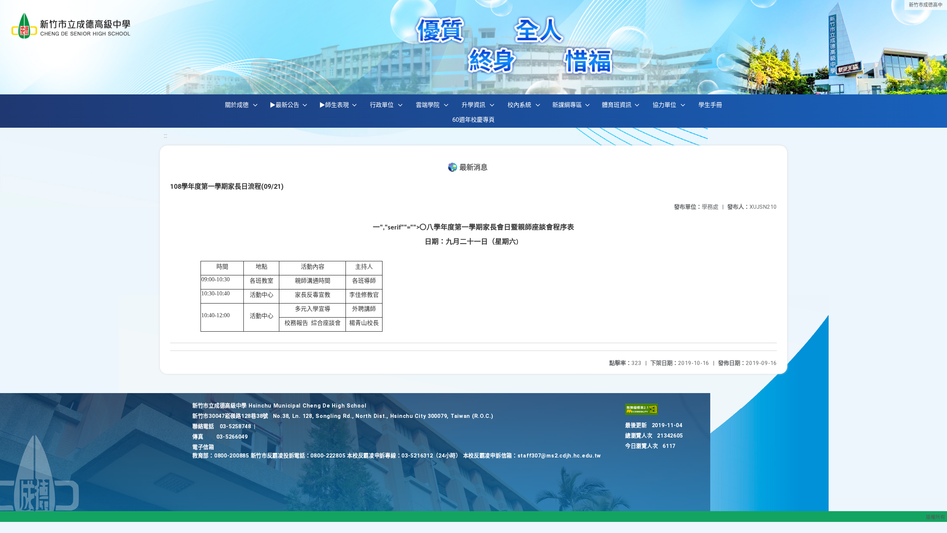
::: (165, 135)
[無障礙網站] (641, 413)
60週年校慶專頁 (473, 119)
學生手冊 (710, 104)
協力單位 (664, 104)
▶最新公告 (284, 104)
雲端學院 (427, 104)
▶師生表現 (334, 104)
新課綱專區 (567, 104)
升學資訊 (473, 104)
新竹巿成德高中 (926, 4)
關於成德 (237, 104)
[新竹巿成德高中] (71, 25)
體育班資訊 (616, 104)
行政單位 (382, 104)
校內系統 (519, 104)
